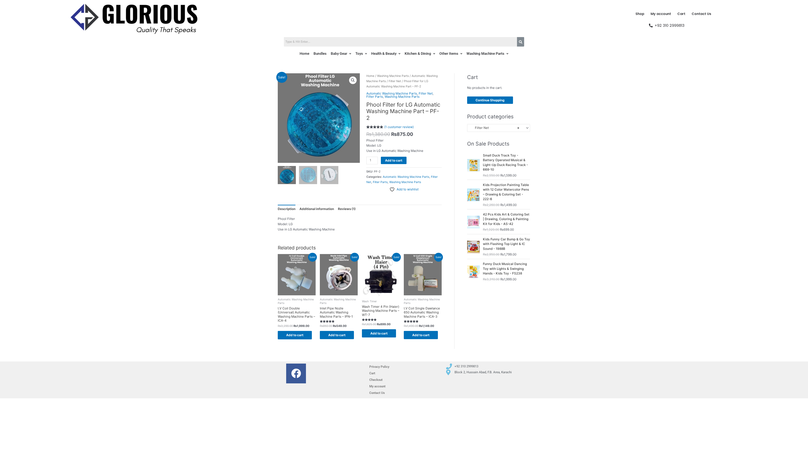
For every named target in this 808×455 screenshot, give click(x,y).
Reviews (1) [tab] (347, 209)
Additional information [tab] (316, 209)
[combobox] (498, 128)
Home (304, 53)
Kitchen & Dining (418, 53)
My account (661, 13)
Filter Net (395, 81)
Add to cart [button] (294, 335)
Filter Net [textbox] (494, 128)
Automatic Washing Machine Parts (391, 93)
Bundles (320, 53)
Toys (359, 53)
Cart (681, 13)
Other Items (448, 53)
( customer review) (399, 127)
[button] (341, 54)
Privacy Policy (379, 367)
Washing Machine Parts (485, 53)
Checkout (376, 380)
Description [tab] (286, 209)
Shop (639, 13)
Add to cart (393, 160)
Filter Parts (374, 97)
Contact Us (701, 13)
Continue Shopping (490, 100)
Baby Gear (339, 53)
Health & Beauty (383, 53)
